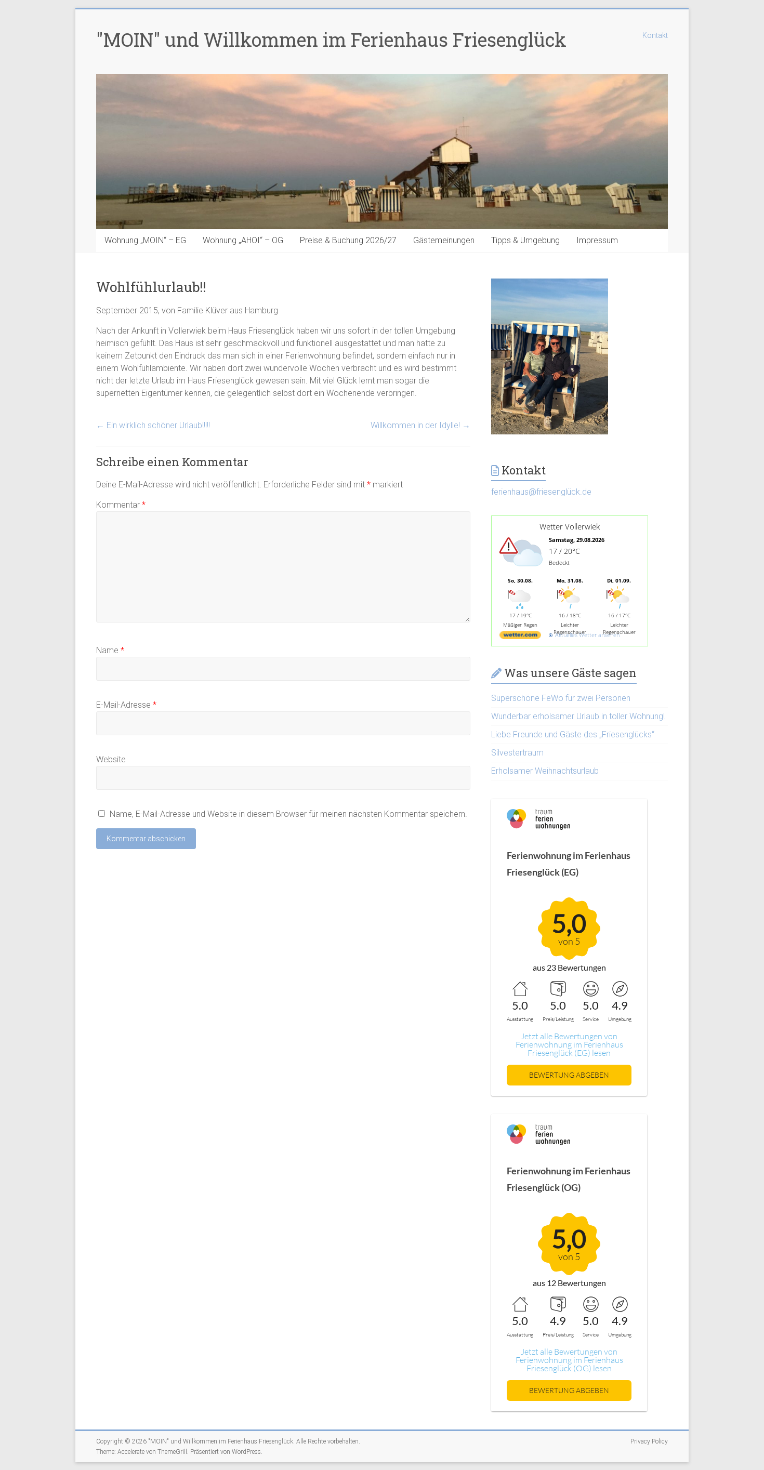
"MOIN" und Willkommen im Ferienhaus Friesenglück (331, 39)
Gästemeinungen (444, 240)
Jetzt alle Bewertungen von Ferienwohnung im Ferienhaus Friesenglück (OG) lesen (569, 1359)
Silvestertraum (517, 753)
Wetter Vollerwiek (569, 526)
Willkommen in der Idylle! (420, 425)
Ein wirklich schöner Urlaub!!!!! (153, 425)
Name (110, 650)
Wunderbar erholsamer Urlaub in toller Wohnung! (578, 716)
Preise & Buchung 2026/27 (348, 240)
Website (111, 759)
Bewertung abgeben (569, 1074)
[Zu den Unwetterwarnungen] (523, 573)
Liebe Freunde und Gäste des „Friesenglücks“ (572, 734)
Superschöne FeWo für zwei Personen (560, 698)
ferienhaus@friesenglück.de (541, 492)
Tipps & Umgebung (525, 240)
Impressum (597, 240)
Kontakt (655, 35)
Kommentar (121, 505)
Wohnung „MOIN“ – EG (145, 240)
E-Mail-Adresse (126, 705)
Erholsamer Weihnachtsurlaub (545, 771)
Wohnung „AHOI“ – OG (243, 240)
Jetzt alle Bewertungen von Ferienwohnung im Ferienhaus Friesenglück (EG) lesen (569, 1044)
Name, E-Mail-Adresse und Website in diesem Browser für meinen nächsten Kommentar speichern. (288, 814)
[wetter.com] (520, 637)
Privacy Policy (649, 1441)
